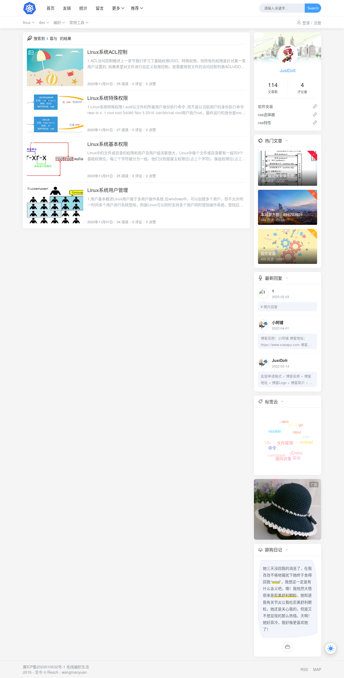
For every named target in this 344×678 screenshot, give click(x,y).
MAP (317, 669)
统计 (83, 8)
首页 (50, 8)
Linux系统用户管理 (107, 190)
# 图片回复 (269, 306)
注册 (317, 22)
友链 (67, 8)
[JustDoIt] (31, 8)
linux (27, 22)
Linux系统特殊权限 (107, 98)
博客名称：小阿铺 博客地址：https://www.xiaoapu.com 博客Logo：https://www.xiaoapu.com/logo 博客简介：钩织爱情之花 (286, 341)
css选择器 (266, 114)
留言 (100, 8)
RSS (304, 669)
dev (42, 22)
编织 (57, 22)
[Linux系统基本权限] (55, 159)
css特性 (264, 122)
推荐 (135, 8)
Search (312, 8)
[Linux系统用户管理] (55, 205)
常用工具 (76, 22)
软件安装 (265, 106)
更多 (116, 8)
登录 (306, 22)
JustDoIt (287, 70)
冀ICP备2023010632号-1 (44, 666)
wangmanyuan (74, 672)
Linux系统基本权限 (107, 144)
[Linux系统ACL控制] (55, 67)
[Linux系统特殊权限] (55, 113)
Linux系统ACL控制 (107, 51)
